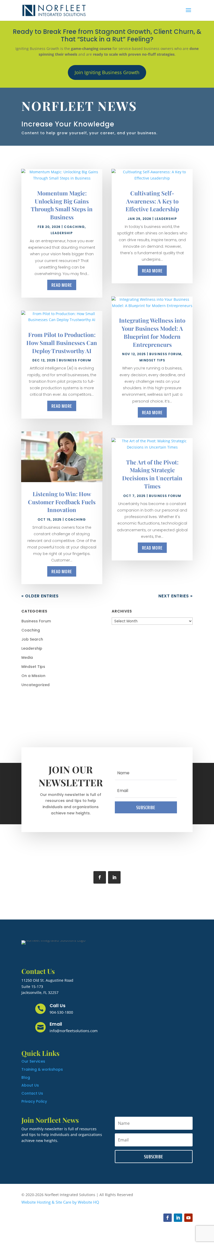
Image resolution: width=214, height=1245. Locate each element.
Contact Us (32, 1093)
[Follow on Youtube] (188, 1218)
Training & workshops (42, 1069)
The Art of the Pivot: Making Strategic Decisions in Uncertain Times (152, 474)
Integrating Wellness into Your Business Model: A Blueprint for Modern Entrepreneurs (152, 332)
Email (56, 1024)
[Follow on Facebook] (99, 877)
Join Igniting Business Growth (107, 72)
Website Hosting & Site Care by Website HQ (60, 1202)
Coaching (74, 227)
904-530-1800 (61, 1012)
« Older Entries (40, 596)
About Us (30, 1085)
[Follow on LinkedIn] (114, 877)
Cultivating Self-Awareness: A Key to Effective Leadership (152, 201)
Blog (25, 1077)
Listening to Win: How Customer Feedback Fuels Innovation (62, 502)
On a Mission (33, 675)
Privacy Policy (34, 1101)
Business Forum (75, 360)
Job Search (32, 639)
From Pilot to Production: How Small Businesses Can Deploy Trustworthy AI (61, 343)
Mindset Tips (152, 360)
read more (61, 285)
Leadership (62, 233)
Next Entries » (175, 596)
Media (27, 657)
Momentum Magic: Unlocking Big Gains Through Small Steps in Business (62, 205)
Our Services (33, 1061)
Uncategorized (35, 684)
